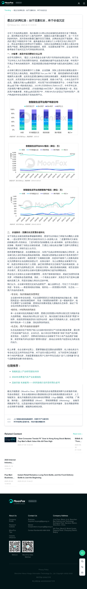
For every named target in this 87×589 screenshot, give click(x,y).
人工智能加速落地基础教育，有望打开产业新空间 (31, 419)
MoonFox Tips (12, 531)
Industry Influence (12, 537)
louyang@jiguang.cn (42, 521)
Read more (77, 434)
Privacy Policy (43, 569)
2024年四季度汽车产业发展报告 (26, 376)
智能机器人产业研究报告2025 (25, 371)
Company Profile (12, 520)
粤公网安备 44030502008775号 (43, 581)
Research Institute (12, 526)
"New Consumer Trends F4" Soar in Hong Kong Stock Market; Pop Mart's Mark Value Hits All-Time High (44, 439)
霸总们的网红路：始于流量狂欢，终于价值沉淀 (30, 10)
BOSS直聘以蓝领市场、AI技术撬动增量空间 (29, 422)
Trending (8, 10)
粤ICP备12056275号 (43, 577)
